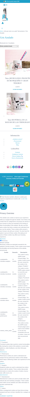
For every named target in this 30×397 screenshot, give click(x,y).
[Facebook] (16, 167)
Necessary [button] (3, 238)
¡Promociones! (17, 141)
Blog (17, 145)
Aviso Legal (17, 176)
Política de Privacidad (18, 178)
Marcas (18, 143)
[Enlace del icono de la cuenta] (3, 23)
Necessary (5, 240)
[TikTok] (22, 167)
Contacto (17, 152)
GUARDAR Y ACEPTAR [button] (6, 396)
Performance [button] (3, 351)
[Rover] (8, 167)
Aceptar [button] (2, 200)
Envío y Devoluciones (17, 158)
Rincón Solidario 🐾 (17, 156)
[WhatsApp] (11, 167)
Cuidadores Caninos (17, 154)
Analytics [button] (2, 363)
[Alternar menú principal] (5, 5)
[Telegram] (13, 167)
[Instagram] (19, 167)
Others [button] (2, 386)
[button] (11, 1)
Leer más (24, 198)
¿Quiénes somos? (17, 139)
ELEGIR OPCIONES (17, 89)
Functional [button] (3, 340)
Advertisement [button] (4, 374)
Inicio (1, 31)
